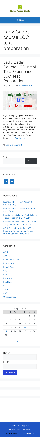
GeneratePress (28, 433)
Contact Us (15, 426)
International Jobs (11, 259)
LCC (5, 271)
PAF (5, 274)
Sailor (5, 289)
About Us (25, 426)
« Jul (19, 341)
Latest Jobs (8, 263)
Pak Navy (7, 282)
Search (6, 157)
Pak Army (7, 278)
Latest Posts (9, 267)
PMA (5, 286)
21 (25, 327)
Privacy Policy (14, 429)
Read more (20, 138)
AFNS (5, 252)
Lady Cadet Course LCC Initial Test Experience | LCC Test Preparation (19, 71)
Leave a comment (14, 145)
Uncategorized (9, 297)
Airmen (6, 256)
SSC (5, 293)
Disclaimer (26, 429)
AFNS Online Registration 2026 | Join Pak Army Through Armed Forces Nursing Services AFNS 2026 (20, 231)
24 (6, 331)
